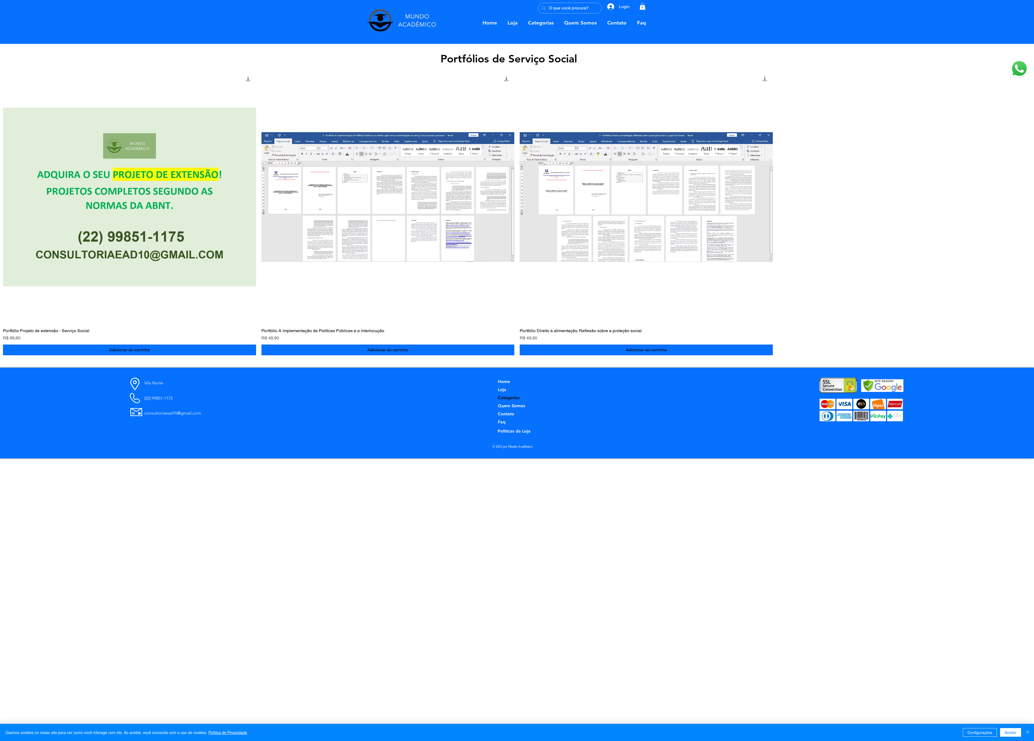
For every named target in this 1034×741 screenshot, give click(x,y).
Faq (501, 421)
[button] (1019, 68)
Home (504, 381)
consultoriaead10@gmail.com (172, 413)
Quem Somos (511, 405)
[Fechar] (1027, 732)
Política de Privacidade (227, 732)
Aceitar (1010, 732)
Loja (502, 389)
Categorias (509, 397)
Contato (506, 413)
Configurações (979, 732)
